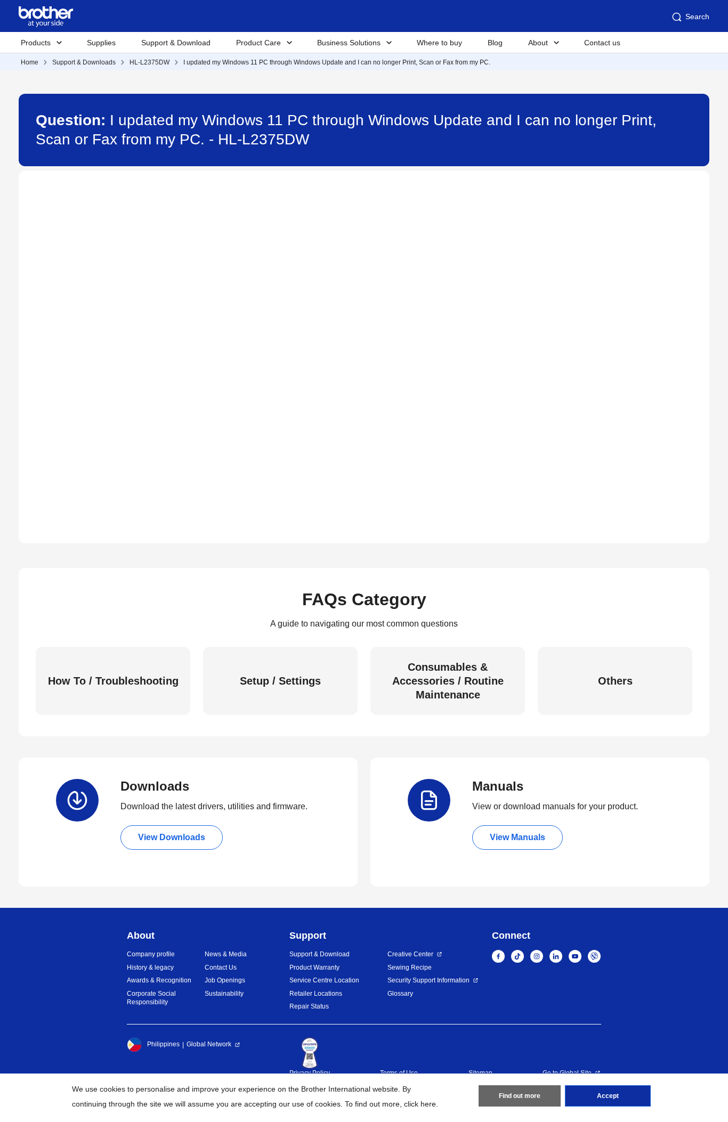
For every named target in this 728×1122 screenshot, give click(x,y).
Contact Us (221, 967)
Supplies (101, 42)
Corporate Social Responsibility (151, 998)
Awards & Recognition (159, 980)
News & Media (226, 954)
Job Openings (225, 980)
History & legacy (150, 967)
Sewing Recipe (409, 967)
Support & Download (176, 42)
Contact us (602, 42)
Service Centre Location (324, 980)
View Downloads (171, 837)
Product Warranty (314, 967)
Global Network (209, 1044)
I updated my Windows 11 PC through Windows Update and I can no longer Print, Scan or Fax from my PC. (336, 62)
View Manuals (517, 837)
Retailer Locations (315, 993)
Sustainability (224, 993)
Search (697, 16)
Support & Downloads (84, 62)
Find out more (519, 1096)
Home (29, 62)
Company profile (151, 954)
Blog (495, 42)
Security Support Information (428, 980)
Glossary (400, 993)
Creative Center (410, 954)
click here (420, 1104)
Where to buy (439, 42)
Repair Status (309, 1006)
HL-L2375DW (149, 62)
